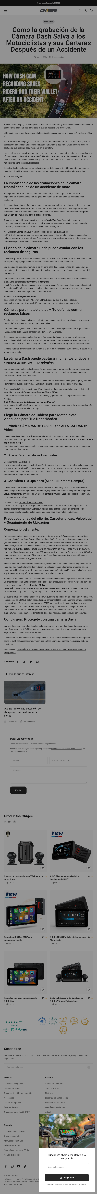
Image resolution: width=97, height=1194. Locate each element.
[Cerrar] (90, 1119)
